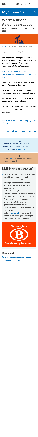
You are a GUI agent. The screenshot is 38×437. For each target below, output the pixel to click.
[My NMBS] (17, 3)
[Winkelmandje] (25, 3)
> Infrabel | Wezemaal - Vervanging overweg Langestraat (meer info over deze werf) (19, 74)
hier (10, 158)
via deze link (14, 213)
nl (29, 4)
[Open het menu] (34, 3)
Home (4, 46)
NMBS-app (20, 149)
